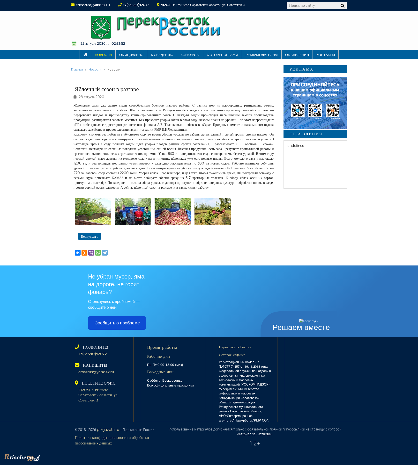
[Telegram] (105, 253)
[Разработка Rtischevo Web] (46, 456)
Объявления (297, 54)
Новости (103, 54)
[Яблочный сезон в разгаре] (93, 211)
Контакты (325, 54)
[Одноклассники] (84, 253)
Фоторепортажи (222, 54)
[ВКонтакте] (78, 253)
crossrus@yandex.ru (93, 5)
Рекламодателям (262, 54)
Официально (131, 54)
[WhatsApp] (98, 253)
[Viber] (91, 253)
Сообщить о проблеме (117, 323)
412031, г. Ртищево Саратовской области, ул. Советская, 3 (98, 394)
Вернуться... (89, 236)
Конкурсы (190, 54)
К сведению (162, 54)
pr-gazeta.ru (108, 429)
